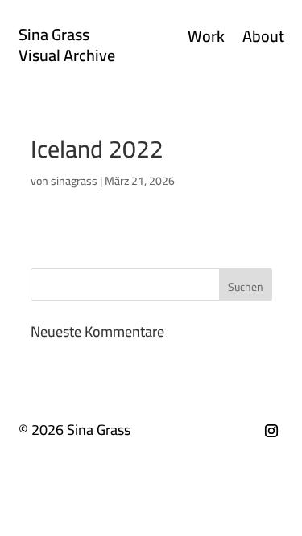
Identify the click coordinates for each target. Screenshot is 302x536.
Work (206, 39)
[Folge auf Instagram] (271, 431)
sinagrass (74, 180)
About (263, 39)
